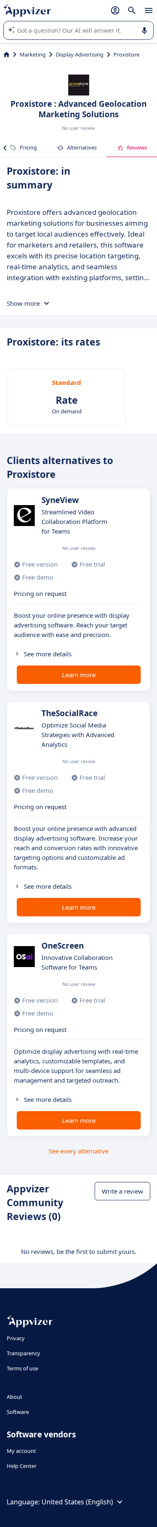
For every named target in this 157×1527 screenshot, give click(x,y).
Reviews (137, 147)
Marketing (33, 54)
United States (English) (77, 1501)
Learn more (78, 675)
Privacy (16, 1338)
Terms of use (22, 1368)
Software (18, 1412)
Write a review (122, 1191)
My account (21, 1451)
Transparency (23, 1353)
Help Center (21, 1466)
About (14, 1397)
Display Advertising (79, 54)
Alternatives (82, 147)
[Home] (6, 54)
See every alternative (78, 1151)
